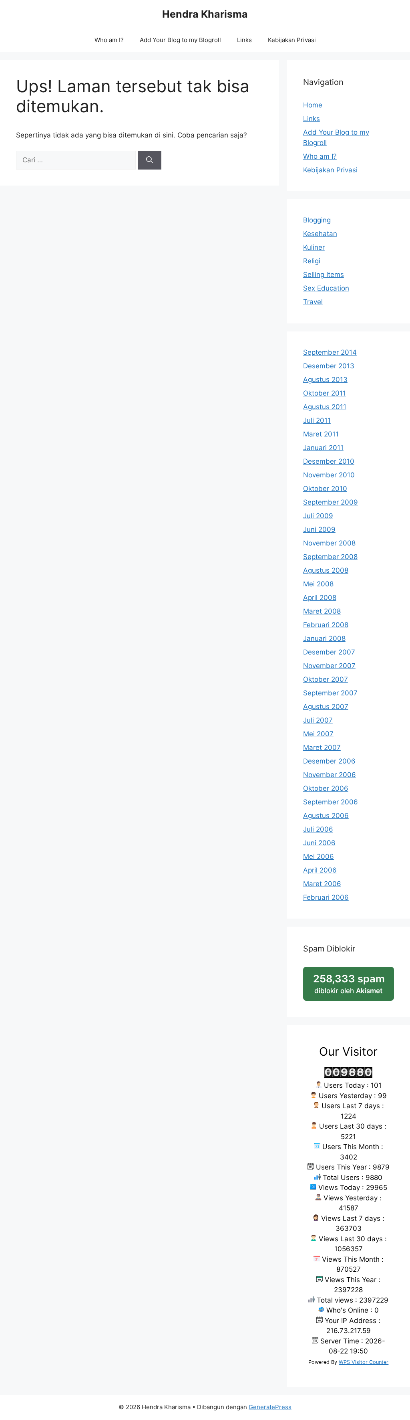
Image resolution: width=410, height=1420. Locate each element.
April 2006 (320, 870)
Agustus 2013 (325, 380)
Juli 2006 (318, 829)
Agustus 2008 (325, 570)
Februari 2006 (326, 897)
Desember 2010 (328, 461)
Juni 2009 (319, 529)
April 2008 (319, 598)
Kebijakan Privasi (292, 40)
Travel (313, 302)
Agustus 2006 (326, 816)
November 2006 (329, 775)
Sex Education (326, 288)
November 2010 (329, 475)
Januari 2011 (323, 448)
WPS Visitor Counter (363, 1362)
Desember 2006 (329, 761)
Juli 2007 (318, 720)
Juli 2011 (317, 420)
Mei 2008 (318, 584)
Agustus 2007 (325, 707)
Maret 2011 (321, 434)
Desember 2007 (329, 652)
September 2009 (330, 502)
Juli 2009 (318, 516)
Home (312, 105)
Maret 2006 (322, 884)
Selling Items (323, 275)
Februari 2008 (325, 625)
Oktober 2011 (324, 393)
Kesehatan (320, 234)
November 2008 (329, 543)
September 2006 (330, 802)
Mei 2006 (318, 856)
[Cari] (149, 160)
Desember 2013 (328, 366)
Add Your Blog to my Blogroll (180, 40)
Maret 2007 (322, 747)
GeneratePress (270, 1407)
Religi (311, 261)
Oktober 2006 (325, 788)
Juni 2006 (319, 843)
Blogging (317, 220)
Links (244, 40)
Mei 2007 (318, 734)
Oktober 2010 (325, 489)
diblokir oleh (353, 986)
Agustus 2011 (324, 407)
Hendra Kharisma (205, 14)
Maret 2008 (322, 611)
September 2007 (330, 693)
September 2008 (330, 557)
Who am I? (109, 40)
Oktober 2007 (325, 679)
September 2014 (330, 352)
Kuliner (314, 247)
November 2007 (329, 666)
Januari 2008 (324, 638)
